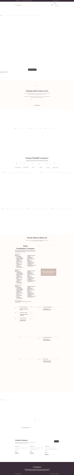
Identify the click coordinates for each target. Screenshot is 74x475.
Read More (47, 454)
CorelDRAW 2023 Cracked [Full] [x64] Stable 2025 (21, 448)
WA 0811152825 (17, 302)
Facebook (57, 0)
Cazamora (18, 5)
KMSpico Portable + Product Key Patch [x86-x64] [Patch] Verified (36, 448)
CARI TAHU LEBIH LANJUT (41, 69)
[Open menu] (52, 5)
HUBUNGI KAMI (32, 69)
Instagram (54, 0)
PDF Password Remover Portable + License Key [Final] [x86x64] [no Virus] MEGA (52, 449)
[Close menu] (54, 3)
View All (56, 441)
